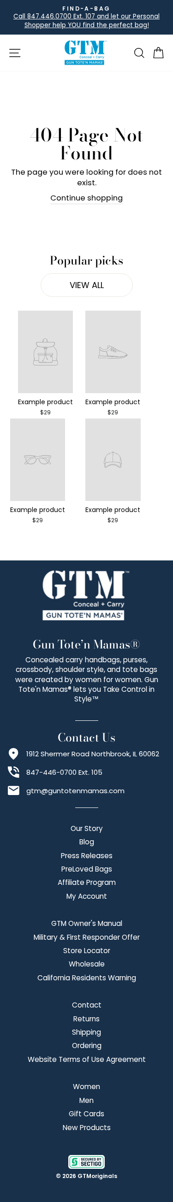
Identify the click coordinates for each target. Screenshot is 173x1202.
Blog (86, 842)
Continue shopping (86, 198)
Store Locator (86, 950)
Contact (86, 1005)
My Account (86, 896)
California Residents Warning (86, 978)
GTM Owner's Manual (86, 923)
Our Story (87, 828)
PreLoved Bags (86, 869)
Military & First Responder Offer (87, 937)
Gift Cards (86, 1114)
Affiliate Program (87, 882)
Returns (86, 1019)
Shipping (86, 1032)
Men (86, 1100)
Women (86, 1086)
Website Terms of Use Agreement (87, 1059)
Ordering (86, 1045)
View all (87, 285)
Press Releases (87, 855)
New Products (87, 1127)
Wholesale (87, 964)
